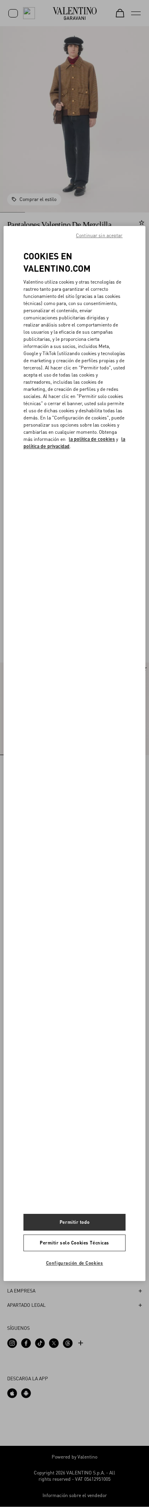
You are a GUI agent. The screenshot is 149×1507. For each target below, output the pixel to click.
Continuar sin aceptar (99, 235)
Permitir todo (74, 1222)
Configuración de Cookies (74, 1263)
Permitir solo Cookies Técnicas (74, 1243)
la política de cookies (92, 439)
